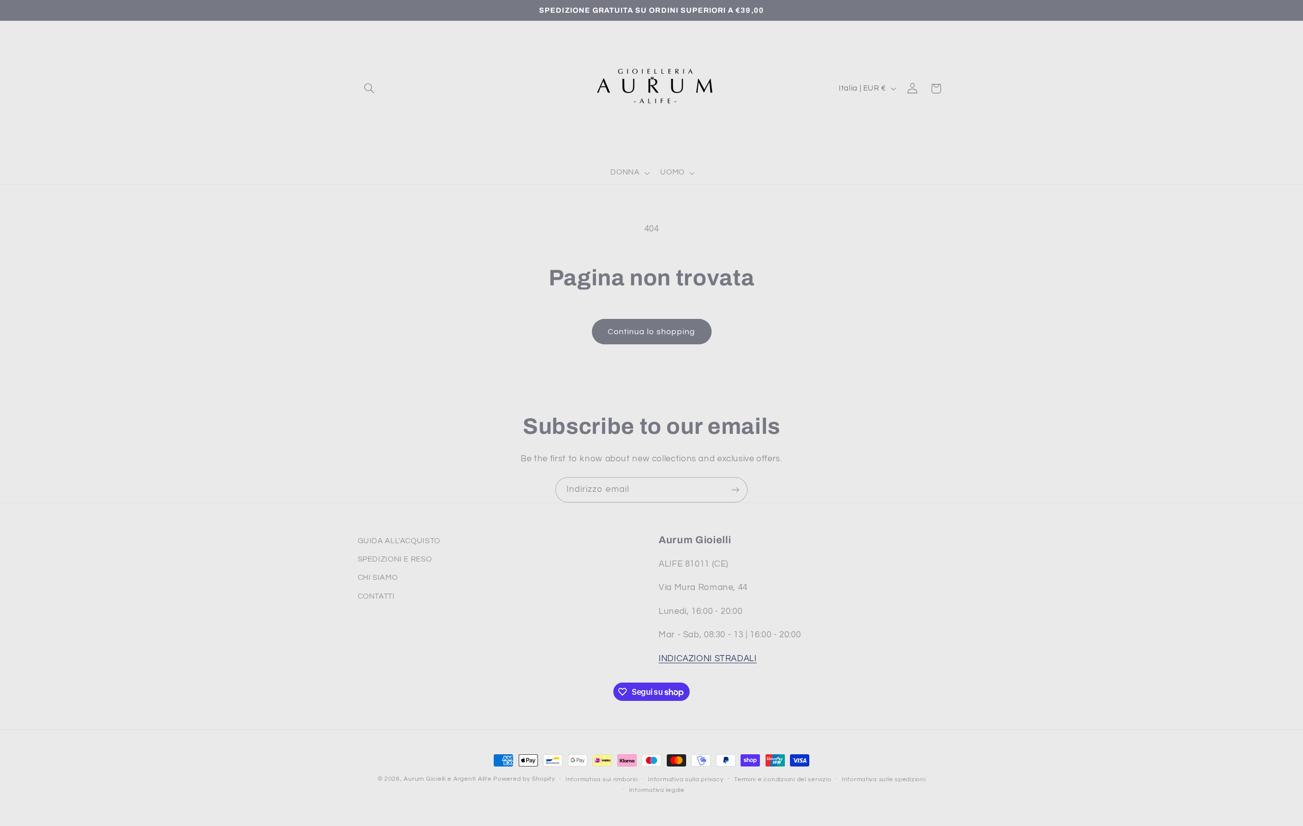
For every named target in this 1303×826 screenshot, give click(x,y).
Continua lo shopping (651, 332)
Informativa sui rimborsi (601, 779)
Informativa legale (657, 790)
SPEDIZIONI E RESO (395, 559)
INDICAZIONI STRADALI (708, 658)
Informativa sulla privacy (685, 779)
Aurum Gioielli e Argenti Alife (447, 779)
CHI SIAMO (378, 577)
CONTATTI (376, 596)
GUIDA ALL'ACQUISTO (399, 541)
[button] (369, 88)
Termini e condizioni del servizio (782, 779)
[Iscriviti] (735, 489)
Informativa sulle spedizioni (884, 779)
